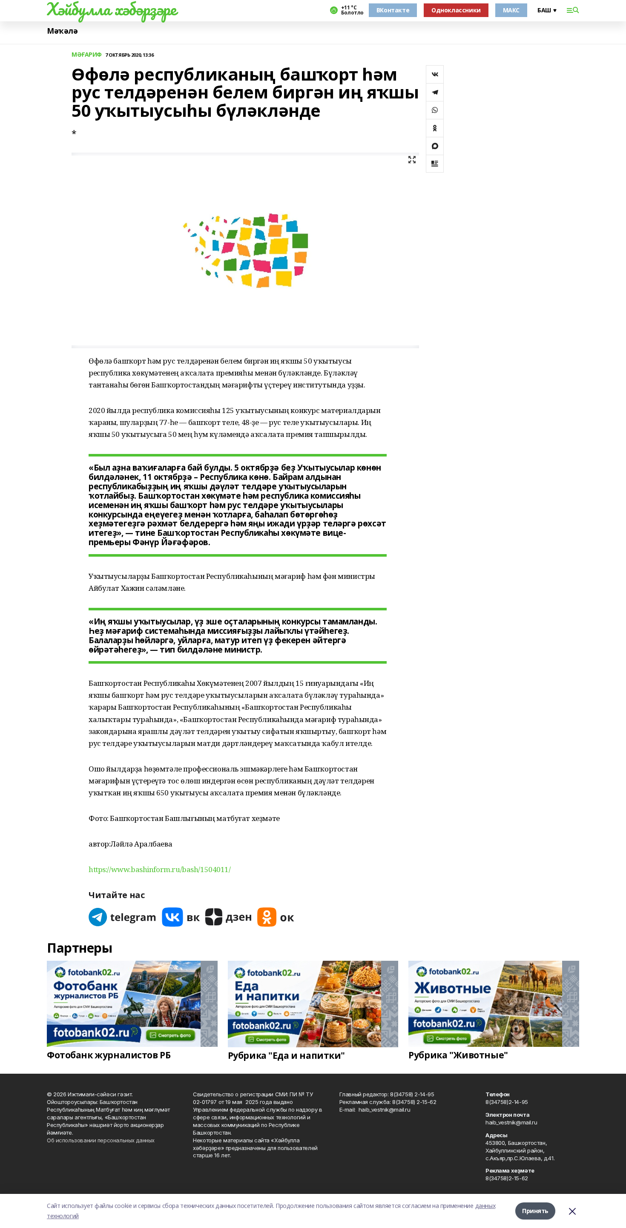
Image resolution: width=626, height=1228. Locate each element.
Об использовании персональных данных (101, 1140)
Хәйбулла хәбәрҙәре (111, 9)
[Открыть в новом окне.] (123, 917)
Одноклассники (456, 10)
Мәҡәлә (62, 30)
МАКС (511, 10)
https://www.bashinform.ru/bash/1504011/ (160, 869)
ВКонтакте (392, 10)
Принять (535, 1211)
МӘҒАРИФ (87, 54)
